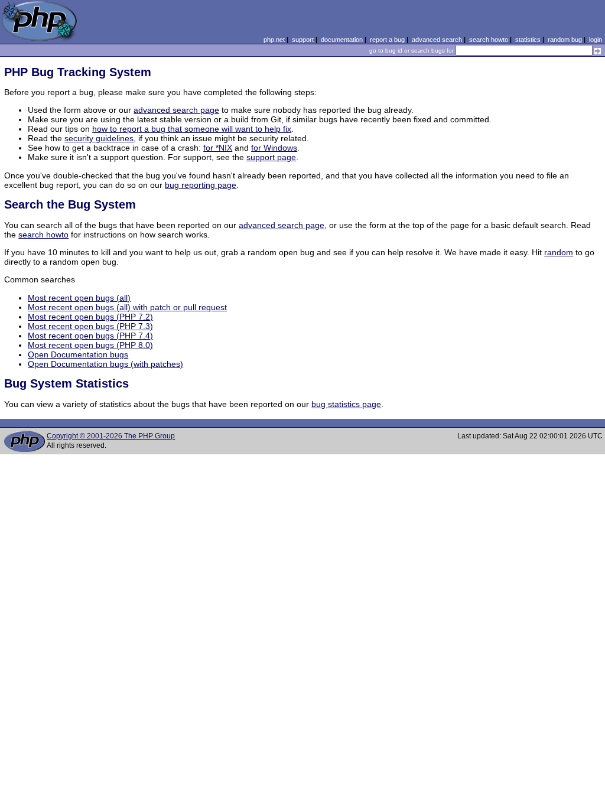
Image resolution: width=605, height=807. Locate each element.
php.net (274, 39)
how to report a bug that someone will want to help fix (191, 129)
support (303, 39)
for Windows (274, 147)
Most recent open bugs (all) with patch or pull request (127, 307)
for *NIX (217, 147)
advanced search (437, 39)
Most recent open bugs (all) (79, 297)
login (595, 39)
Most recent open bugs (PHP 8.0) (90, 345)
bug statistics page (346, 404)
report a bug (387, 39)
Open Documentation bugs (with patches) (105, 364)
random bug (565, 39)
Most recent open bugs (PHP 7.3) (90, 326)
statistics (528, 39)
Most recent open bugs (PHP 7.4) (90, 335)
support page (271, 157)
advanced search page (176, 110)
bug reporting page (200, 185)
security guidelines (99, 138)
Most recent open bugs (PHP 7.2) (90, 316)
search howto (488, 39)
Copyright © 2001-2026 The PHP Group (111, 436)
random (558, 252)
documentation (342, 39)
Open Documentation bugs (78, 354)
